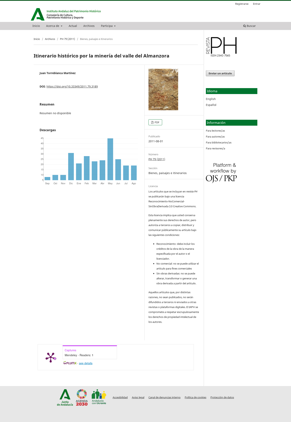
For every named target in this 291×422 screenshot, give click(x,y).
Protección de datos (222, 397)
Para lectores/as (215, 130)
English (211, 99)
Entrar (256, 4)
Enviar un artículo (220, 73)
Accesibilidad (120, 397)
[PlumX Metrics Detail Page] (51, 357)
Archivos (89, 26)
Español (211, 105)
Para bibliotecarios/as (218, 142)
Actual (73, 26)
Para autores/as (215, 136)
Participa (107, 26)
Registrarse (241, 4)
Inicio (36, 26)
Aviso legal (138, 397)
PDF (156, 122)
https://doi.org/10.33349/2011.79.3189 (72, 86)
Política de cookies (195, 397)
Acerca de (53, 26)
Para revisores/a (215, 148)
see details (85, 363)
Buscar (251, 26)
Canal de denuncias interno (164, 397)
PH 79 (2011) (67, 39)
